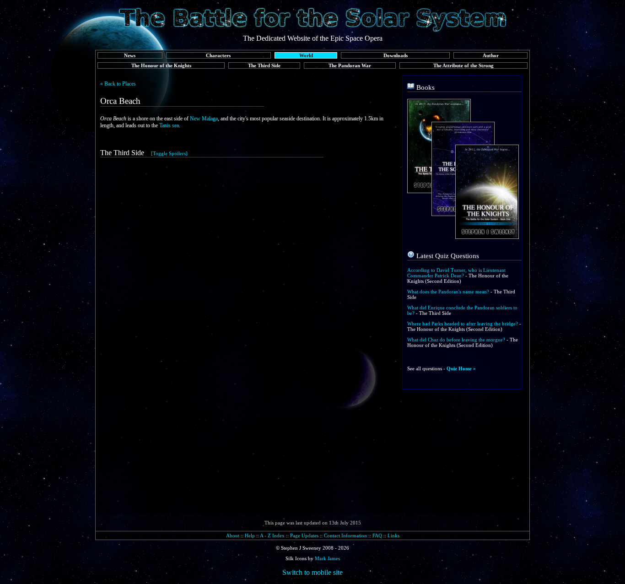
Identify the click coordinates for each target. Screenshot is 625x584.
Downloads (395, 55)
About (232, 535)
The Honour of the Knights (161, 65)
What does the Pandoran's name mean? (448, 291)
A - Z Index (272, 535)
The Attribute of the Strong (463, 65)
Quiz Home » (461, 368)
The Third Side (264, 65)
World (306, 55)
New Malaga (204, 118)
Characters (218, 55)
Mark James (327, 558)
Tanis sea (169, 125)
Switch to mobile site (312, 572)
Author (491, 55)
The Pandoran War (350, 65)
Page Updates (304, 535)
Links (393, 535)
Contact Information (345, 535)
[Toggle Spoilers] (169, 153)
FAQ (377, 535)
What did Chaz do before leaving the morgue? (456, 339)
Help (250, 535)
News (129, 55)
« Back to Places (118, 84)
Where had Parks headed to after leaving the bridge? (462, 323)
